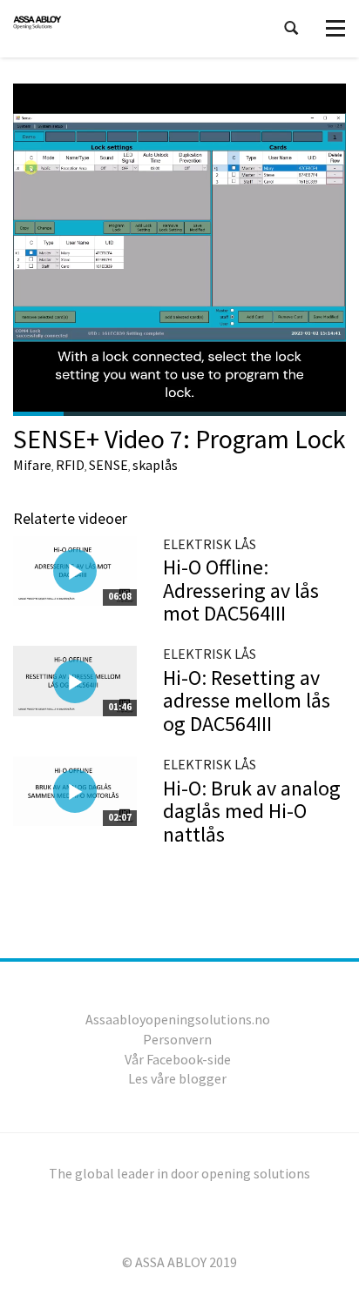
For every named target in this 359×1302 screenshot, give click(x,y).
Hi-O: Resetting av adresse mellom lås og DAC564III (246, 700)
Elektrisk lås (209, 544)
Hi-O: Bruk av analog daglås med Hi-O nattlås (252, 811)
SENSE (108, 464)
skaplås (155, 464)
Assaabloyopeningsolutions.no (177, 1019)
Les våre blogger (177, 1078)
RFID (70, 464)
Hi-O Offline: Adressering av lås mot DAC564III (241, 590)
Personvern (177, 1039)
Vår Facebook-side (178, 1059)
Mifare (32, 464)
